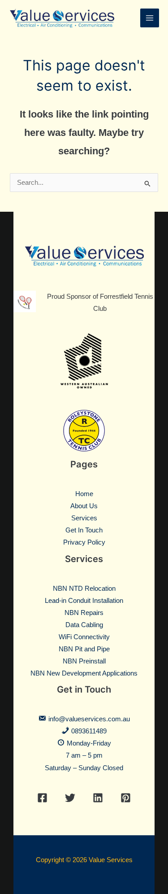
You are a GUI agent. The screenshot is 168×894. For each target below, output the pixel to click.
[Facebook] (42, 798)
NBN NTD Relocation (84, 588)
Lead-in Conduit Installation (84, 600)
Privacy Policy (84, 542)
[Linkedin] (98, 798)
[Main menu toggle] (149, 18)
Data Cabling (84, 624)
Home (84, 493)
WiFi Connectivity (84, 637)
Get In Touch (84, 530)
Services (84, 518)
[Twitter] (70, 798)
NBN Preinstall (84, 661)
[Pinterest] (126, 798)
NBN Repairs (84, 612)
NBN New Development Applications (84, 673)
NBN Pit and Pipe (84, 649)
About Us (84, 506)
